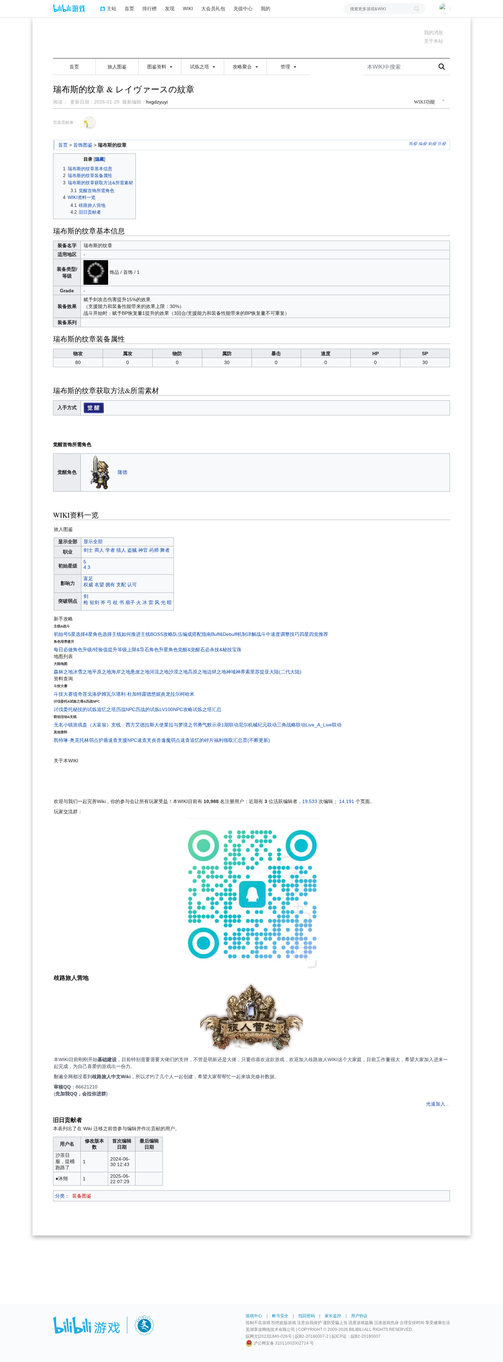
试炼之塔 (200, 66)
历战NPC (126, 709)
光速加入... (437, 1104)
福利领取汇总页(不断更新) (242, 740)
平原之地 (101, 672)
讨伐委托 (63, 709)
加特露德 (141, 694)
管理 (286, 66)
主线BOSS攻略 (157, 634)
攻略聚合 (243, 66)
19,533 (309, 801)
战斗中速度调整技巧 (277, 634)
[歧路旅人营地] (251, 1018)
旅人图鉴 (117, 66)
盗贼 (132, 550)
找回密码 (306, 1315)
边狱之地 (216, 672)
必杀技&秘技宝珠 (223, 649)
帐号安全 (280, 1315)
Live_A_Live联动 (323, 724)
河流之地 (159, 672)
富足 (88, 578)
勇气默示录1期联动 (217, 724)
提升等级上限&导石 (128, 649)
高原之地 (197, 672)
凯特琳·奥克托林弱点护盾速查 (86, 740)
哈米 (189, 694)
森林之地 (63, 672)
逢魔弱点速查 (175, 740)
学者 (110, 550)
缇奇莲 (80, 694)
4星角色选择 (98, 634)
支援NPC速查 (132, 740)
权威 (88, 584)
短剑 (94, 602)
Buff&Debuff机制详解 (233, 634)
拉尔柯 (177, 694)
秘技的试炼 (85, 709)
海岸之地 (120, 672)
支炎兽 (154, 740)
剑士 (88, 550)
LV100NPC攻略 (176, 709)
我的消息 (433, 32)
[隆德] (100, 472)
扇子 (130, 602)
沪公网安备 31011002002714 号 (283, 1343)
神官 (143, 550)
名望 (99, 584)
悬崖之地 (140, 672)
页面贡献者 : (64, 122)
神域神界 (235, 672)
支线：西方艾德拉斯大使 (137, 724)
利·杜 (126, 694)
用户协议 (359, 1315)
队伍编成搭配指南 (192, 634)
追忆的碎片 (202, 740)
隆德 (122, 472)
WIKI (188, 8)
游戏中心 (254, 1315)
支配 (121, 584)
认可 (132, 584)
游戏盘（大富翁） (92, 724)
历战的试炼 (147, 709)
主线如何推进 (126, 634)
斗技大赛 (63, 694)
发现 (170, 8)
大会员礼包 (213, 8)
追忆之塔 (106, 709)
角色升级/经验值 (90, 649)
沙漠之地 (178, 672)
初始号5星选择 (69, 634)
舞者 (165, 550)
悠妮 (156, 694)
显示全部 (93, 541)
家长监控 (333, 1315)
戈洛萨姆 (96, 694)
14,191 (346, 801)
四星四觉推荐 (313, 634)
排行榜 (149, 8)
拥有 (110, 584)
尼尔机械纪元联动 (257, 724)
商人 (99, 550)
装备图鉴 (81, 1196)
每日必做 (63, 649)
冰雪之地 (82, 672)
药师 (154, 550)
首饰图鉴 (82, 145)
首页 (129, 8)
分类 (60, 1196)
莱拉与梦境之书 (180, 724)
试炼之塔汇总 (207, 709)
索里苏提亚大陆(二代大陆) (273, 672)
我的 (265, 8)
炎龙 (165, 694)
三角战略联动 (291, 724)
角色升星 (158, 649)
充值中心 (243, 8)
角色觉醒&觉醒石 (186, 649)
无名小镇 (63, 724)
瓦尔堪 (113, 694)
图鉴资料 (157, 66)
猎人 (121, 550)
